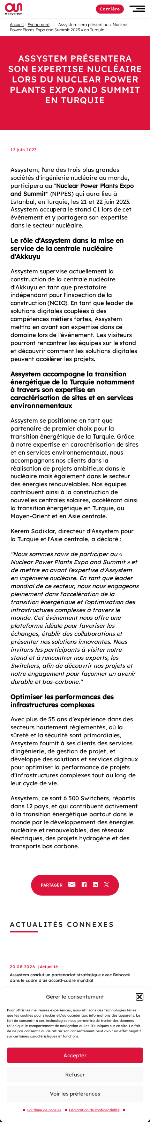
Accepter (75, 1055)
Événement (39, 24)
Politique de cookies (44, 1110)
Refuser (75, 1074)
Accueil (17, 24)
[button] (139, 996)
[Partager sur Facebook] (84, 885)
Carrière (110, 8)
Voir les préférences (75, 1093)
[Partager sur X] (106, 885)
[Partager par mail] (71, 885)
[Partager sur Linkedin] (95, 885)
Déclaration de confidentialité (94, 1110)
